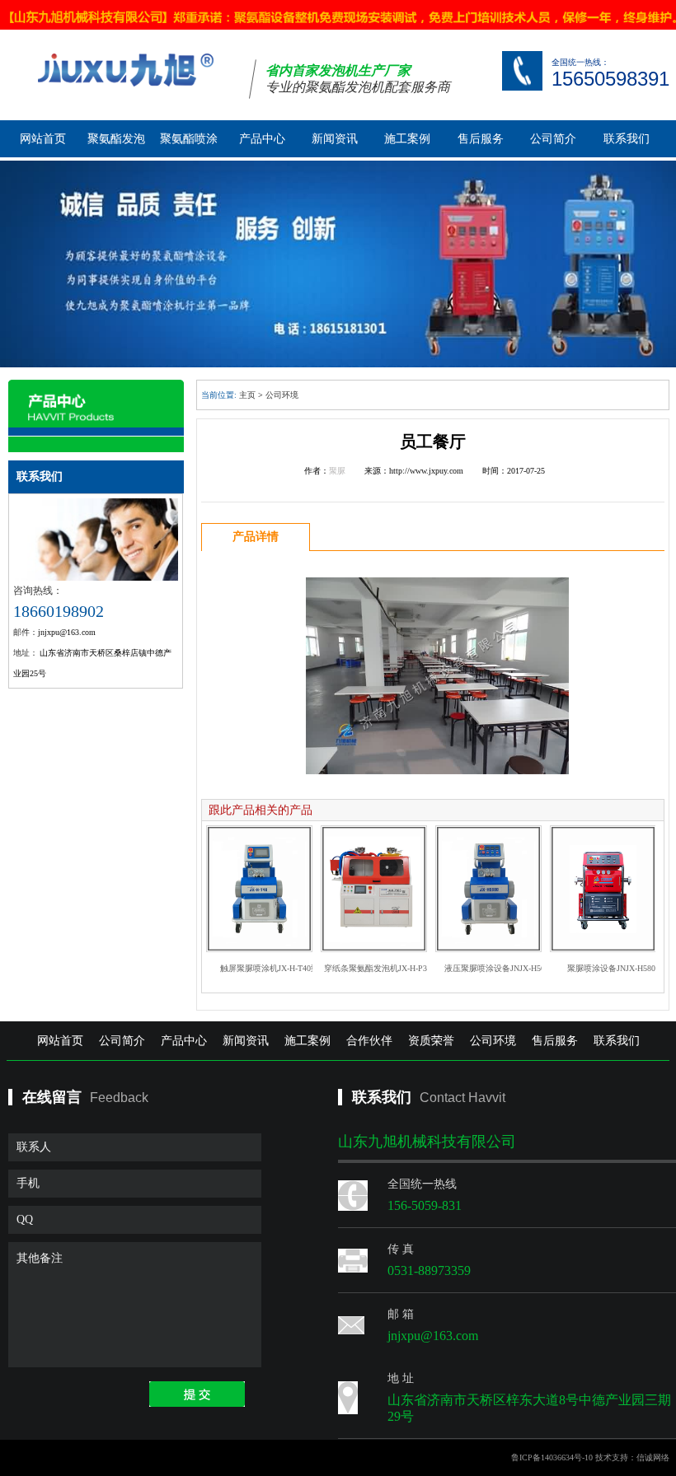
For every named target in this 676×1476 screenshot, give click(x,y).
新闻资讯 (335, 139)
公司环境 (281, 394)
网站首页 (43, 139)
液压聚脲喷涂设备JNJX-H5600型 (502, 968)
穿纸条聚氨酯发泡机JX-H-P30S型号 (388, 968)
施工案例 (407, 139)
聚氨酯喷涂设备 (189, 145)
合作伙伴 (369, 1041)
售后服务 (481, 139)
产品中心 (262, 139)
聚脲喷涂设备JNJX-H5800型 (617, 968)
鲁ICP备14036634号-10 (552, 1457)
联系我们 (626, 139)
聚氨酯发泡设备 (116, 145)
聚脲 (337, 470)
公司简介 (553, 139)
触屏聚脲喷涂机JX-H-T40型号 (273, 968)
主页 (247, 394)
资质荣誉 (431, 1041)
